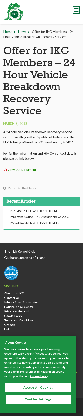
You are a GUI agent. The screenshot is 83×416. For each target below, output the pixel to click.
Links (7, 329)
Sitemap (9, 325)
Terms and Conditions (19, 320)
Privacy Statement (16, 311)
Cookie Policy (13, 316)
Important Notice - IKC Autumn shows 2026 (39, 217)
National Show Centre (19, 307)
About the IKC (14, 293)
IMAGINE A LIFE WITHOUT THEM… (34, 211)
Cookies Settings (38, 399)
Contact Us (12, 298)
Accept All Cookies (38, 387)
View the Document (21, 169)
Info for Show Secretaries (21, 302)
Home (7, 31)
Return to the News (22, 188)
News (22, 31)
